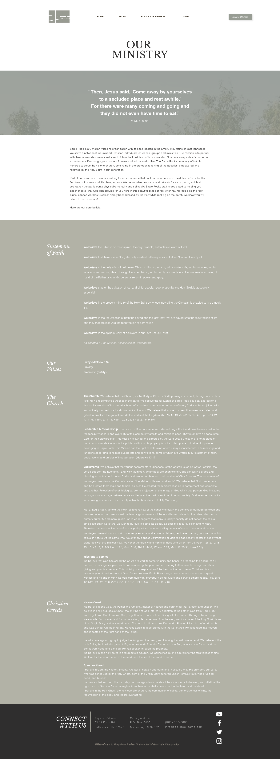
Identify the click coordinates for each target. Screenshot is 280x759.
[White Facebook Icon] (219, 723)
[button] (122, 17)
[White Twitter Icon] (219, 732)
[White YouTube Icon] (219, 714)
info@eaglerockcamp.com (184, 726)
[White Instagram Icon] (219, 741)
